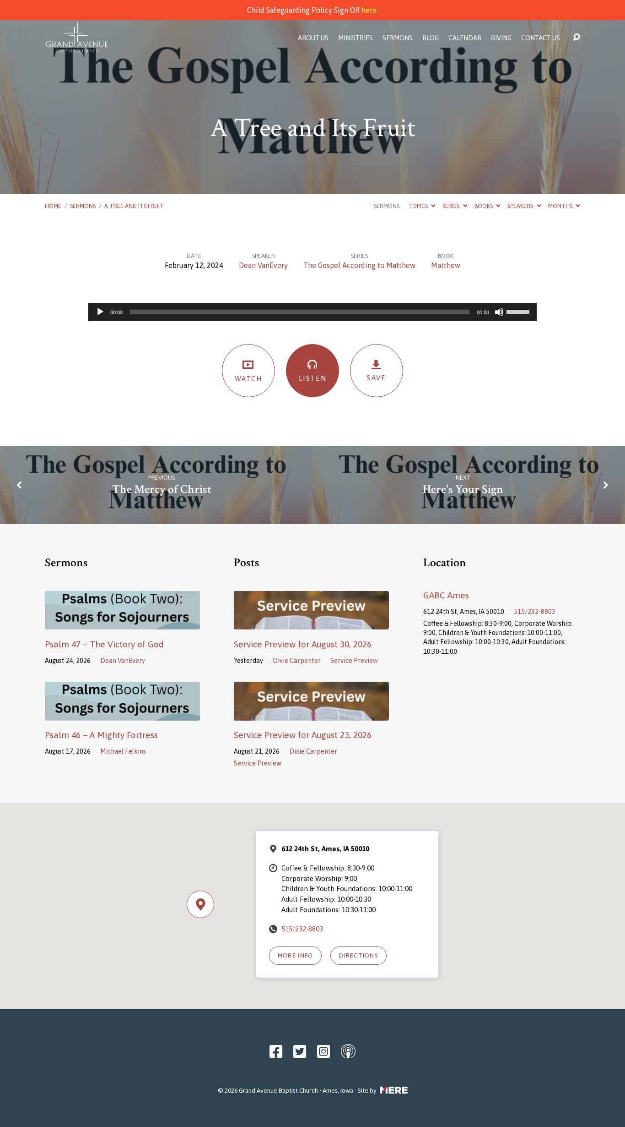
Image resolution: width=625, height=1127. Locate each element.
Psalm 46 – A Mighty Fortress (101, 735)
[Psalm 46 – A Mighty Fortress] (122, 714)
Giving (501, 38)
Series (451, 205)
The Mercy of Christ (161, 489)
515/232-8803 (534, 611)
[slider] (519, 311)
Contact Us (540, 38)
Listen (312, 378)
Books (484, 205)
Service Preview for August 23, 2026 (303, 735)
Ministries (355, 38)
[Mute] (499, 312)
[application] (312, 312)
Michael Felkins (123, 751)
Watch (249, 379)
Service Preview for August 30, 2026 (303, 644)
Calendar (464, 38)
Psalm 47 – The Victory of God (104, 644)
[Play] (100, 312)
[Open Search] (576, 37)
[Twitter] (299, 1051)
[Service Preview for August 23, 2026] (311, 714)
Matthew (445, 265)
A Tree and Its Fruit (134, 205)
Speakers (520, 205)
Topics (418, 205)
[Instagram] (323, 1051)
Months (561, 205)
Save (376, 378)
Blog (430, 38)
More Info (295, 955)
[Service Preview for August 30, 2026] (311, 623)
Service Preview (354, 660)
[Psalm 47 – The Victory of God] (122, 623)
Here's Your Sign (463, 489)
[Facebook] (275, 1051)
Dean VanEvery (263, 265)
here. (369, 10)
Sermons (398, 38)
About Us (313, 38)
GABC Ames (446, 595)
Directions (358, 955)
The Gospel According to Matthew (359, 265)
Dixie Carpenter (297, 660)
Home (53, 205)
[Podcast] (348, 1051)
